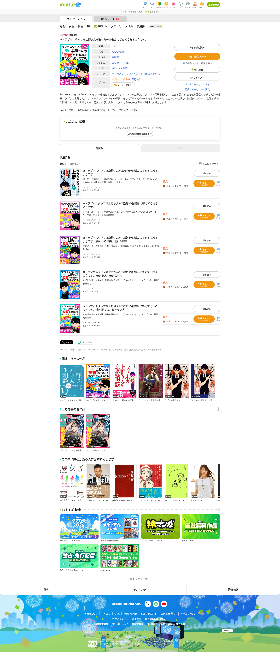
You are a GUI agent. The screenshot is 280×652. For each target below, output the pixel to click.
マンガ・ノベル (76, 19)
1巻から (63, 163)
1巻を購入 (197, 56)
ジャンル (154, 26)
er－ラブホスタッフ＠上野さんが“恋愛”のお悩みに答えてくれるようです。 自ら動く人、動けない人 (120, 307)
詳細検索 (233, 589)
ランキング (139, 589)
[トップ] (67, 4)
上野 (114, 46)
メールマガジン (188, 613)
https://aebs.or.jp (105, 646)
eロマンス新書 (120, 68)
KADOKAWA (118, 51)
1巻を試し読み (197, 47)
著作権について (120, 624)
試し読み (207, 173)
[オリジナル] (100, 26)
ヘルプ (107, 613)
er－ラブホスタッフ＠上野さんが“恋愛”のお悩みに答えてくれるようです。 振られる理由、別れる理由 (120, 239)
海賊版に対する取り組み (159, 624)
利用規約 (136, 619)
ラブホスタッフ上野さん (125, 73)
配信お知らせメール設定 (197, 89)
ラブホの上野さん (150, 73)
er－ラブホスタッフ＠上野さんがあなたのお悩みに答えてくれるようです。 (120, 172)
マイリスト (198, 77)
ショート (112, 19)
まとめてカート (210, 163)
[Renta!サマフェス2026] (78, 4)
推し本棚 (198, 69)
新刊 (46, 589)
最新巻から (75, 163)
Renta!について (92, 613)
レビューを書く (124, 84)
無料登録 (215, 4)
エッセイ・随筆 (120, 62)
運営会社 (180, 624)
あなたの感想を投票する (139, 133)
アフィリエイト (120, 619)
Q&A (117, 613)
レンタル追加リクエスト (197, 84)
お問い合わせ (130, 613)
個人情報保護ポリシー (156, 619)
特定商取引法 (101, 624)
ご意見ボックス (169, 613)
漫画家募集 (137, 624)
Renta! (63, 349)
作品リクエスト (149, 613)
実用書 (115, 57)
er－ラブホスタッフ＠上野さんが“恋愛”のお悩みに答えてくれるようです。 (120, 205)
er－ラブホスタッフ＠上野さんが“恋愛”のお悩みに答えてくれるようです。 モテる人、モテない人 (120, 273)
